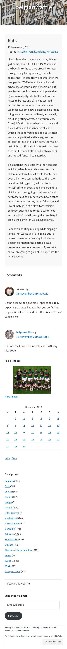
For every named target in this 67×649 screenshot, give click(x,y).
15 (15, 432)
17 (32, 432)
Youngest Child (12, 571)
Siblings (9, 544)
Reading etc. (11, 539)
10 (32, 425)
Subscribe (13, 615)
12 (49, 425)
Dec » (14, 458)
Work (7, 566)
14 (7, 432)
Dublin (23, 51)
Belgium (9, 480)
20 (58, 432)
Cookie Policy (57, 636)
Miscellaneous (12, 523)
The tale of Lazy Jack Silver (19, 550)
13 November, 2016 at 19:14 (32, 337)
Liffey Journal (12, 512)
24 (32, 439)
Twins (8, 560)
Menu (35, 19)
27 (58, 439)
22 (15, 439)
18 (41, 432)
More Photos (12, 396)
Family (32, 51)
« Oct (7, 458)
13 (58, 425)
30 (24, 446)
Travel (8, 555)
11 (41, 425)
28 (7, 446)
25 (41, 439)
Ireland (41, 51)
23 (24, 439)
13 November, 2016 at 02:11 (32, 293)
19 (49, 432)
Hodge (8, 502)
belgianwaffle (33, 7)
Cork (7, 486)
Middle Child (11, 518)
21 (7, 439)
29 (15, 446)
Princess (9, 534)
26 (49, 439)
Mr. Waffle (52, 51)
